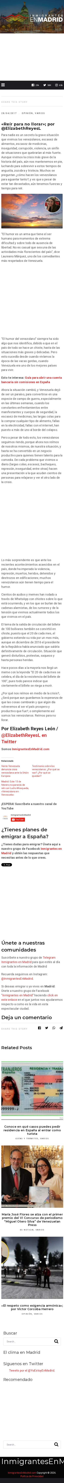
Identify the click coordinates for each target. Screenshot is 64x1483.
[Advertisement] (32, 57)
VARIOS (40, 113)
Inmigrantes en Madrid (16, 962)
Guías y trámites (26, 1139)
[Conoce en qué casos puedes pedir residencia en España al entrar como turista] (32, 1089)
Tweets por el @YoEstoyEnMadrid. (32, 1370)
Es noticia (27, 1230)
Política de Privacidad (32, 1476)
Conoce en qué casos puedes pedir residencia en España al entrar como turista (32, 1130)
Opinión (27, 113)
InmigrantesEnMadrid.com (31, 749)
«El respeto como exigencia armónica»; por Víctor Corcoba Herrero (32, 1307)
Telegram (49, 957)
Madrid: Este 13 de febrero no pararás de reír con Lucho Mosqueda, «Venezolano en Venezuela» (15, 788)
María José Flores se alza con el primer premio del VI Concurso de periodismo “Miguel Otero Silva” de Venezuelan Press (32, 1220)
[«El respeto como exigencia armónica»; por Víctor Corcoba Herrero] (32, 1268)
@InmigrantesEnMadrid (17, 978)
